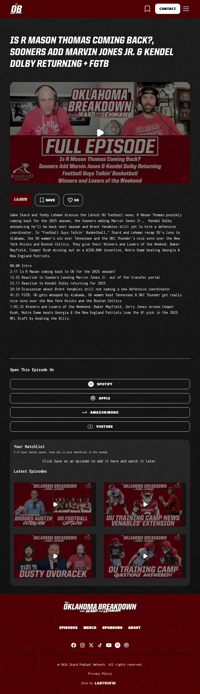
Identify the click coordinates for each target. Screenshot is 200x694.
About (134, 627)
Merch (89, 627)
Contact (167, 9)
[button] (185, 9)
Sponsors (112, 627)
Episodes (68, 627)
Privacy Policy (100, 673)
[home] (16, 8)
